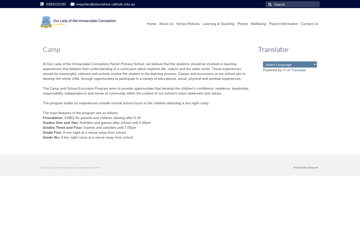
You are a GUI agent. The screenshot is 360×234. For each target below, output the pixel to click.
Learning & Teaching (218, 24)
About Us (166, 24)
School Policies (188, 24)
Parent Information (283, 24)
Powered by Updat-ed (305, 167)
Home (151, 24)
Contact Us (309, 24)
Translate (298, 70)
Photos (242, 24)
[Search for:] (293, 4)
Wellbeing (258, 24)
